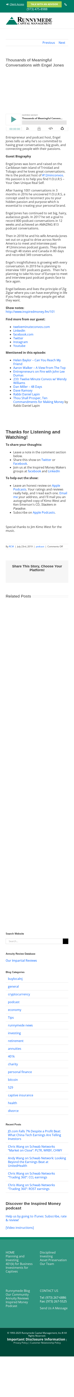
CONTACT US (49, 1291)
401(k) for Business (19, 1264)
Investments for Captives (17, 1269)
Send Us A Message (54, 1308)
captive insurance (20, 1095)
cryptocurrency (19, 994)
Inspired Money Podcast (17, 1304)
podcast (40, 546)
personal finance (20, 1072)
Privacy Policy (20, 1342)
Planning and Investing (15, 1258)
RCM (11, 546)
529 (10, 1087)
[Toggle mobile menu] (66, 19)
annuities (14, 1048)
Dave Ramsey (22, 390)
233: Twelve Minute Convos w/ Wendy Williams (40, 381)
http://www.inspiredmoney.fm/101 (30, 312)
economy (14, 1010)
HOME (10, 1252)
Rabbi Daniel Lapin (26, 394)
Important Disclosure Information (36, 1339)
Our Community (17, 1294)
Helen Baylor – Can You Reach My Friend (37, 362)
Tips (11, 1017)
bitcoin (13, 1080)
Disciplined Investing (48, 1254)
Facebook (20, 463)
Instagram (20, 342)
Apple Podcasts (44, 512)
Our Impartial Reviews (21, 960)
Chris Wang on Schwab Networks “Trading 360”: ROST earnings (31, 1187)
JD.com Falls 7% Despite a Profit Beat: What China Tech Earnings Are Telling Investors (34, 1135)
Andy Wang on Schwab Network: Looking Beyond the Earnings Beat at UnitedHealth (37, 1162)
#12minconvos (52, 175)
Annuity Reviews (17, 1298)
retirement (16, 1041)
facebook (34, 471)
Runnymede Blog (18, 1291)
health (12, 1103)
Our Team (47, 1264)
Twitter (18, 338)
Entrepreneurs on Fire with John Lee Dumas (39, 373)
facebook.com (23, 334)
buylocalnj (15, 979)
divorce (13, 1111)
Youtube (19, 346)
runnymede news (20, 1025)
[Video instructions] (20, 1228)
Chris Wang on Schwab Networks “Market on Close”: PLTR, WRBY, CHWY (35, 1148)
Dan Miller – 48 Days (27, 387)
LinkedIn (19, 331)
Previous (49, 43)
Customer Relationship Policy (45, 1342)
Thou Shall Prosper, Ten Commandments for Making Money (38, 400)
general (13, 986)
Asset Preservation (53, 1260)
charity (13, 1064)
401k (11, 1056)
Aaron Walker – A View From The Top (39, 368)
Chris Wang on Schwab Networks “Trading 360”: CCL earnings (31, 1175)
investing (14, 1033)
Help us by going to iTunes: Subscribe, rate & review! (36, 1218)
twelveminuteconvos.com (31, 327)
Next (62, 43)
